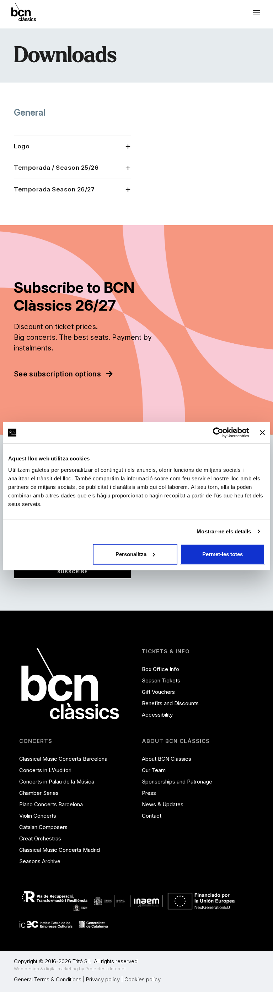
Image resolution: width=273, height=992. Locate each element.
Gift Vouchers (158, 691)
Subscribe (72, 571)
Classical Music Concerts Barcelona (63, 758)
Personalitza (131, 554)
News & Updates (162, 804)
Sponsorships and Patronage (177, 781)
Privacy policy (103, 979)
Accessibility (157, 714)
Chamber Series (39, 793)
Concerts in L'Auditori (45, 770)
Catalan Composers (43, 827)
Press (149, 793)
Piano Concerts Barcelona (51, 804)
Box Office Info (160, 669)
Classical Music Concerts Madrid (59, 849)
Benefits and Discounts (170, 703)
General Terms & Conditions (47, 979)
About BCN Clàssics (166, 758)
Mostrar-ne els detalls (224, 531)
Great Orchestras (40, 838)
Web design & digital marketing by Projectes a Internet (70, 968)
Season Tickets (161, 680)
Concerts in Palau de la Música (56, 781)
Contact (151, 815)
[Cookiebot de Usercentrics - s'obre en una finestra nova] (218, 432)
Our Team (154, 770)
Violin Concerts (37, 815)
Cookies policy (142, 979)
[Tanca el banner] (262, 432)
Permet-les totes (222, 554)
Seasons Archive (39, 861)
